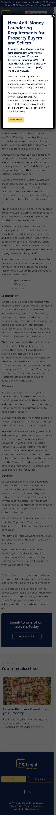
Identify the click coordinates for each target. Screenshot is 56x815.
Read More (16, 119)
